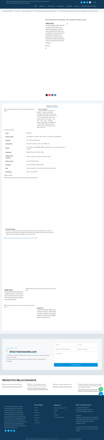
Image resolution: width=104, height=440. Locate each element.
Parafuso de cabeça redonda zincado (62, 386)
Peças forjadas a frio (27, 11)
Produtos (17, 11)
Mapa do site (63, 439)
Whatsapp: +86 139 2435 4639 (84, 409)
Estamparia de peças (59, 417)
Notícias (36, 420)
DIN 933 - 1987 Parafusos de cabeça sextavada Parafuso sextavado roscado (37, 389)
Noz (55, 412)
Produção (36, 412)
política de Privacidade (74, 439)
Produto (36, 410)
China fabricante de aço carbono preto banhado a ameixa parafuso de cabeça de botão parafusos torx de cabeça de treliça (89, 390)
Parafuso (56, 410)
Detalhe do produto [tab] (52, 106)
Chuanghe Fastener (7, 11)
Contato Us (37, 422)
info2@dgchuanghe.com (87, 411)
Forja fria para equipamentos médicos (45, 11)
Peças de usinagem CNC (60, 408)
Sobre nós (36, 415)
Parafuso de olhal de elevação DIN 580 (12, 386)
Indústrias (36, 417)
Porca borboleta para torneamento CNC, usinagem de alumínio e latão (78, 11)
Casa (36, 407)
